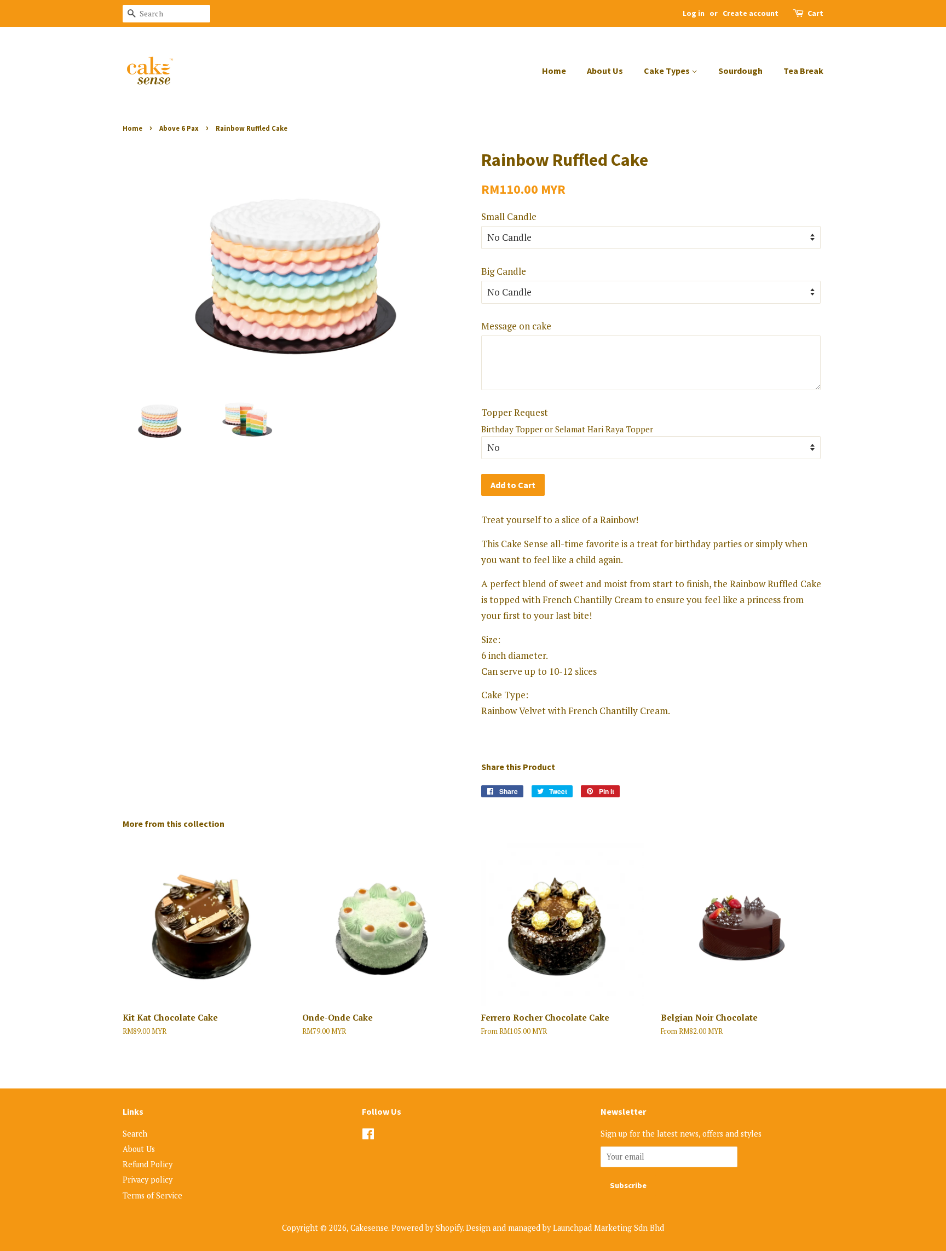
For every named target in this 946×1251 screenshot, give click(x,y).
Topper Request (514, 412)
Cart (815, 13)
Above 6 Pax (179, 128)
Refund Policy (147, 1164)
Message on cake (516, 326)
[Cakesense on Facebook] (368, 1136)
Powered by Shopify (427, 1228)
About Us (605, 70)
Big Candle (503, 271)
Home (554, 70)
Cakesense (369, 1228)
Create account (750, 13)
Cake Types (667, 70)
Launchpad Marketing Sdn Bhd (608, 1228)
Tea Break (803, 70)
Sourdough (740, 70)
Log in (694, 13)
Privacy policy (147, 1179)
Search (135, 1133)
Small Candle (509, 216)
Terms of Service (152, 1195)
